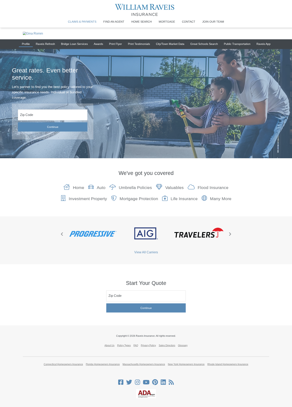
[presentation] (62, 233)
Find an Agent (113, 21)
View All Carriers (146, 252)
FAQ (135, 345)
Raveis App (263, 43)
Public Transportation (237, 43)
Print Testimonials (139, 43)
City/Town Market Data (170, 43)
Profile (26, 43)
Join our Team (213, 21)
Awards (98, 43)
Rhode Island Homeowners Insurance (227, 364)
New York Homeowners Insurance (186, 364)
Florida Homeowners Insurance (103, 364)
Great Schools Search (204, 43)
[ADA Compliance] (146, 397)
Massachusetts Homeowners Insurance (144, 364)
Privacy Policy (148, 345)
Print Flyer (115, 43)
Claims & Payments (82, 21)
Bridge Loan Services (74, 43)
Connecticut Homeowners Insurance (63, 364)
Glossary (183, 345)
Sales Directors (167, 345)
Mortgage (167, 21)
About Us (109, 345)
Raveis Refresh (45, 43)
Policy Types (124, 345)
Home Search (141, 21)
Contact (188, 21)
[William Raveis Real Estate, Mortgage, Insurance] (146, 10)
